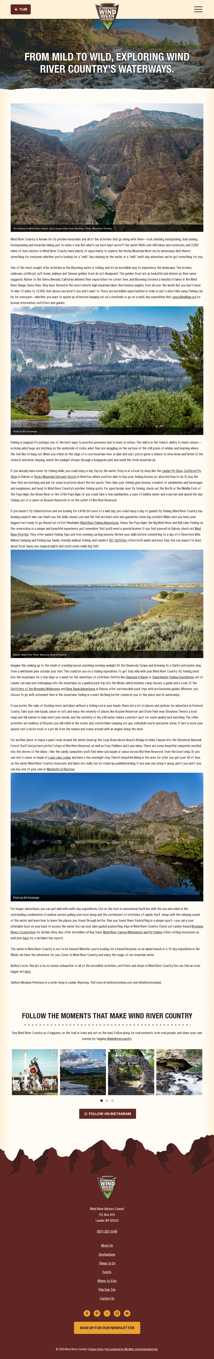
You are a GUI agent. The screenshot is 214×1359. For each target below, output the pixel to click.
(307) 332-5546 (107, 1232)
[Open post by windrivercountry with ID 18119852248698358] (35, 1072)
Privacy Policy (96, 1349)
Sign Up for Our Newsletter (107, 1328)
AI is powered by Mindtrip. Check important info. (131, 1349)
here (26, 938)
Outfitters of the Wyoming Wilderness (35, 689)
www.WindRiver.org (184, 297)
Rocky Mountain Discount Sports (55, 477)
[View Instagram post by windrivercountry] (54, 1091)
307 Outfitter (118, 541)
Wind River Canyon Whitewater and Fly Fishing (132, 932)
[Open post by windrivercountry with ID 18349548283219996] (131, 1072)
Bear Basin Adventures (80, 689)
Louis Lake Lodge (59, 758)
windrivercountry (34, 1053)
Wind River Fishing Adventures (99, 523)
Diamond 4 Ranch (137, 677)
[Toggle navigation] (198, 9)
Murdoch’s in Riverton (60, 769)
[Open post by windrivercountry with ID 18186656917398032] (83, 1072)
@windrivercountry (119, 1039)
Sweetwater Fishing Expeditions (173, 677)
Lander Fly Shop (172, 471)
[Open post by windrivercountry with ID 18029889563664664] (179, 1072)
